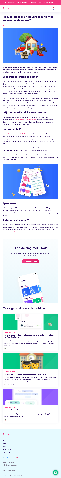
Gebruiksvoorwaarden (10, 465)
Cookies (5, 468)
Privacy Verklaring (8, 462)
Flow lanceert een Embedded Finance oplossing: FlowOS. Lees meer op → (31, 2)
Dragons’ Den (8, 449)
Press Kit (6, 452)
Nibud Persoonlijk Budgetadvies (25, 120)
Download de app (30, 261)
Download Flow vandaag (16, 232)
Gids (4, 446)
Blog (4, 444)
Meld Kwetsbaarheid (9, 470)
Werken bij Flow (9, 441)
